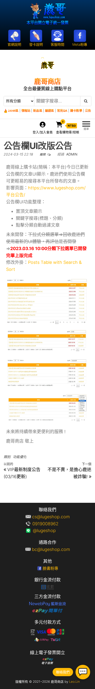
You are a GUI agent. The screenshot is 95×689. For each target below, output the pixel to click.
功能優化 (20, 457)
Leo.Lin (74, 681)
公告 (88, 110)
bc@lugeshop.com (51, 549)
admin (71, 154)
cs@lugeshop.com (51, 516)
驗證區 (49, 110)
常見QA (62, 110)
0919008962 (50, 523)
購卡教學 (76, 110)
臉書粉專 (50, 568)
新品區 (37, 110)
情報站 (25, 110)
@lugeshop (51, 530)
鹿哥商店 (47, 81)
